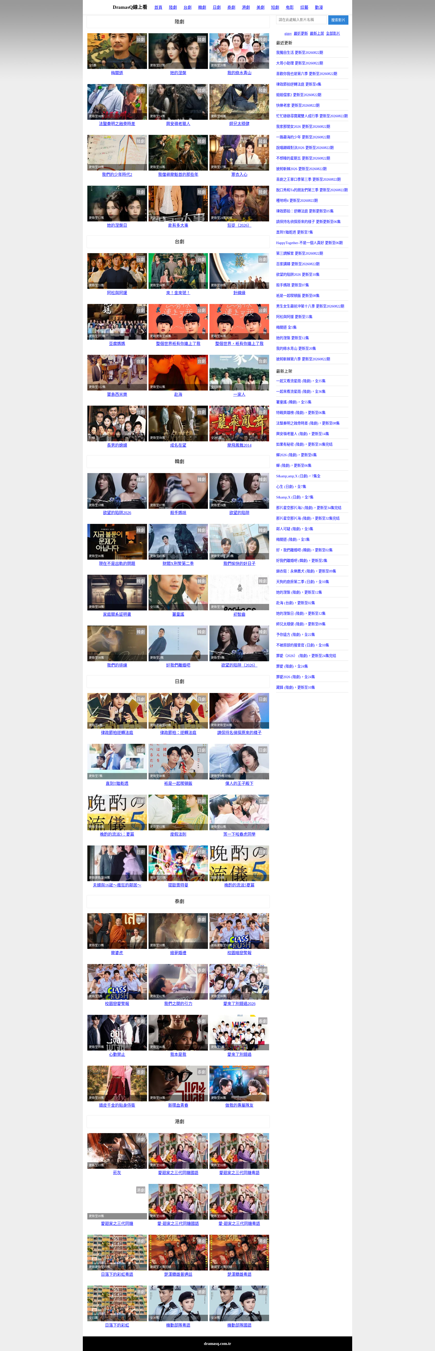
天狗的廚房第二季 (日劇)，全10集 (302, 582)
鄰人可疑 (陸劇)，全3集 (294, 529)
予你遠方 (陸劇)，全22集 (295, 635)
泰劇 (231, 7)
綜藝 (304, 7)
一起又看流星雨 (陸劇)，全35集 (300, 381)
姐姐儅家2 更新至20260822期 (298, 95)
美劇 (261, 7)
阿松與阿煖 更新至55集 (294, 317)
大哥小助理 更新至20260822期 (299, 63)
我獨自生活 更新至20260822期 (299, 53)
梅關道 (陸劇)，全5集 (293, 539)
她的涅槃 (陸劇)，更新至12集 (299, 592)
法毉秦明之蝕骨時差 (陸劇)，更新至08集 (308, 423)
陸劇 (173, 7)
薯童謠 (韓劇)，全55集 (293, 402)
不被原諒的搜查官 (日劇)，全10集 (302, 645)
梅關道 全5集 (286, 327)
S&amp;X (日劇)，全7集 (294, 497)
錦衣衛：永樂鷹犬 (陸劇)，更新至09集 (306, 571)
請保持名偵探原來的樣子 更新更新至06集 (308, 222)
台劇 (188, 7)
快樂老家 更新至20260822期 (297, 105)
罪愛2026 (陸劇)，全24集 (295, 677)
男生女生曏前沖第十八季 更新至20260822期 (310, 306)
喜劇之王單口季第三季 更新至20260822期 (308, 179)
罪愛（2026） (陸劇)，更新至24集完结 (306, 656)
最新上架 (317, 33)
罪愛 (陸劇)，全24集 (292, 666)
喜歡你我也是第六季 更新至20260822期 (306, 74)
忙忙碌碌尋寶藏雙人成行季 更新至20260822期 (312, 116)
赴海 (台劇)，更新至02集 (295, 603)
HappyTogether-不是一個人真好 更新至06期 (309, 243)
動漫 (319, 7)
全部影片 (333, 33)
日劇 (217, 7)
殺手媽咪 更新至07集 (292, 285)
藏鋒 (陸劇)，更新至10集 (295, 687)
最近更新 (301, 33)
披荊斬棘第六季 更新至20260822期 (303, 359)
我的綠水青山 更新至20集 (296, 348)
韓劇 (202, 7)
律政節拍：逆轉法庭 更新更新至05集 (305, 211)
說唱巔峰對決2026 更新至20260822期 (305, 148)
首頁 (158, 7)
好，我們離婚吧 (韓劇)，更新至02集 (304, 550)
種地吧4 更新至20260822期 (297, 201)
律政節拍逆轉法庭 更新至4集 (298, 84)
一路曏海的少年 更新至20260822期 (303, 137)
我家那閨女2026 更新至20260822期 (303, 127)
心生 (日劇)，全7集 (291, 487)
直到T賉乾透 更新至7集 (294, 232)
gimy (288, 33)
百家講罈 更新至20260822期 (297, 264)
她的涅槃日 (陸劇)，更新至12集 (300, 613)
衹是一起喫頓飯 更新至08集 (297, 296)
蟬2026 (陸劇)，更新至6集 (296, 455)
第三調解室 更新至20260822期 (299, 253)
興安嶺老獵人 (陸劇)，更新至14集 (302, 434)
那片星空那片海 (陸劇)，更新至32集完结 (308, 518)
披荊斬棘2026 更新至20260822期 (301, 169)
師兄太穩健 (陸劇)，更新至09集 (300, 624)
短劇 (275, 7)
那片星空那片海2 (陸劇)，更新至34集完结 (308, 508)
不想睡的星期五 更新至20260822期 (303, 158)
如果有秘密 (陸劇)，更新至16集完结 (304, 444)
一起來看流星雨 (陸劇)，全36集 (300, 392)
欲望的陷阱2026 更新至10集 (297, 275)
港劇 (246, 7)
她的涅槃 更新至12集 (292, 338)
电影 (290, 7)
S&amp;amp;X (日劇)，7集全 (298, 476)
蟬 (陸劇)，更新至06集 (293, 466)
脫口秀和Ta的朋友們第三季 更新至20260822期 (312, 190)
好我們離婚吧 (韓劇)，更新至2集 (301, 561)
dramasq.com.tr (217, 1343)
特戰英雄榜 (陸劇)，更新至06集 (300, 413)
